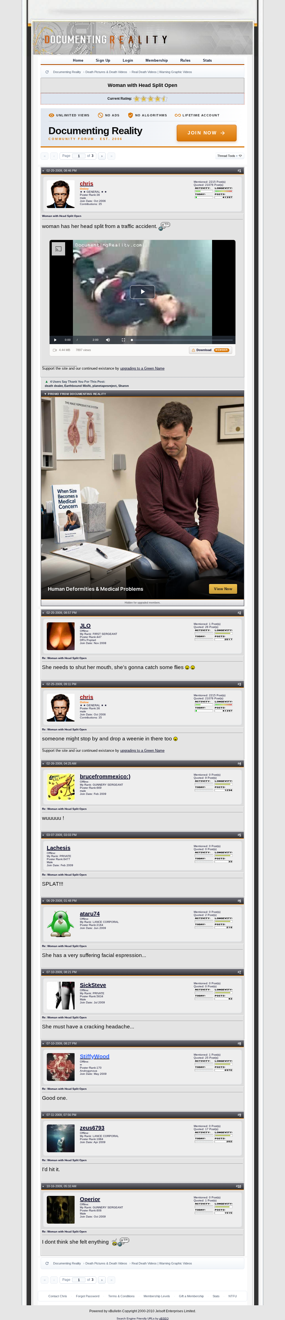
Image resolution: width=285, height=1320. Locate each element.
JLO (85, 626)
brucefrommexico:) (105, 776)
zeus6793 (92, 1128)
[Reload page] (47, 72)
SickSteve (93, 985)
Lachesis (58, 848)
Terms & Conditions (121, 1296)
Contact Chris (57, 1296)
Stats (207, 60)
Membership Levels (157, 1296)
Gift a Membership (191, 1296)
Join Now (202, 133)
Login (128, 60)
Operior (90, 1199)
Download (212, 350)
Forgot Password (87, 1296)
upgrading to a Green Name (142, 368)
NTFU (233, 1296)
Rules (185, 60)
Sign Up (103, 60)
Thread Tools (227, 155)
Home (78, 60)
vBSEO (164, 1318)
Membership (157, 60)
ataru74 (90, 914)
